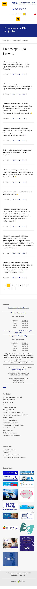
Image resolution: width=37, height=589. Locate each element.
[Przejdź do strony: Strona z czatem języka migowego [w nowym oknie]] (27, 528)
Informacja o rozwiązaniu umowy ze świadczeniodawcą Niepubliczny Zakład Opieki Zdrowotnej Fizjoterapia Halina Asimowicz (16, 65)
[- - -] (4, 4)
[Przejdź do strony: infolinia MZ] (10, 484)
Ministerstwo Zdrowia (9, 450)
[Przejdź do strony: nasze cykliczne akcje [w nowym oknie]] (27, 543)
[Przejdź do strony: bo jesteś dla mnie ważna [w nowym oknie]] (27, 495)
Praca (4, 405)
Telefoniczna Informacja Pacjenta (18, 308)
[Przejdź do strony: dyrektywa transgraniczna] (10, 478)
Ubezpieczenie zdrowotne (10, 423)
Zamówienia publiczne (9, 407)
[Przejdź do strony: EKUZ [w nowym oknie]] (27, 515)
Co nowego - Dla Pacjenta (21, 40)
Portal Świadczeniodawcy (10, 428)
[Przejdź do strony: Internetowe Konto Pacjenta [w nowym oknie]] (10, 559)
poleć (23, 74)
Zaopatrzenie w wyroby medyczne (12, 412)
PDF (19, 74)
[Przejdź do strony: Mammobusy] (27, 478)
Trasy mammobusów (9, 399)
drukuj (13, 74)
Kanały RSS (22, 575)
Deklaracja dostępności (9, 433)
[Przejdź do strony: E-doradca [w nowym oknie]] (10, 543)
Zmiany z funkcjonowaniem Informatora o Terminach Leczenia (17, 193)
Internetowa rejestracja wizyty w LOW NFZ (15, 415)
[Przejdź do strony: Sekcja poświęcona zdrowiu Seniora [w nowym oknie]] (10, 494)
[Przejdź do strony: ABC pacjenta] (10, 473)
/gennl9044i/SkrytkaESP (19, 369)
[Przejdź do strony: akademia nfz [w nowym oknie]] (27, 484)
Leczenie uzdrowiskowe (10, 420)
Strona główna (6, 40)
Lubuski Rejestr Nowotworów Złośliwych (14, 457)
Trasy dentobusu (8, 402)
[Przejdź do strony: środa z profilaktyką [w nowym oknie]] (10, 506)
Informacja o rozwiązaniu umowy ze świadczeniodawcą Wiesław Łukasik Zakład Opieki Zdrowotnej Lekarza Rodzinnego (17, 86)
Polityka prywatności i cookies (11, 435)
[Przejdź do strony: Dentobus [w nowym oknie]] (27, 507)
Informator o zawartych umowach (12, 397)
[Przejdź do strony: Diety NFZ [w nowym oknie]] (10, 528)
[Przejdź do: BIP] (35, 14)
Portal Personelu (8, 430)
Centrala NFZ (7, 452)
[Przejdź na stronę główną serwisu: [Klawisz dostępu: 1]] (24, 3)
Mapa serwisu (14, 575)
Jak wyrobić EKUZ (8, 410)
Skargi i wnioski (7, 417)
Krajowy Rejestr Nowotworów (11, 455)
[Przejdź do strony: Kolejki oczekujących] (27, 473)
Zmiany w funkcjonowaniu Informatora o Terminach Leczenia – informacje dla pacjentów (17, 152)
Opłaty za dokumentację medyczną (13, 425)
